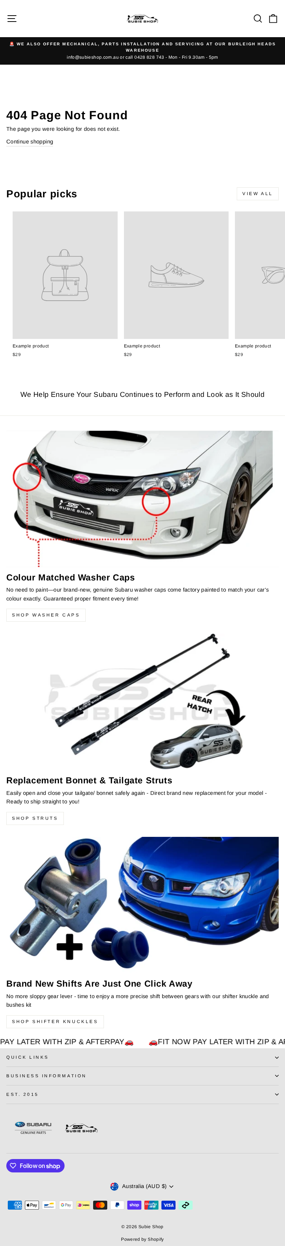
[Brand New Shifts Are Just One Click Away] (142, 905)
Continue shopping (29, 142)
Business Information (46, 1075)
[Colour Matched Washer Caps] (142, 499)
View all (257, 193)
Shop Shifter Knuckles (55, 1021)
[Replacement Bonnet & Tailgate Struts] (142, 702)
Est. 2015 (22, 1094)
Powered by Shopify (142, 1239)
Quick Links (27, 1057)
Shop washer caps (46, 615)
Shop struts (35, 818)
